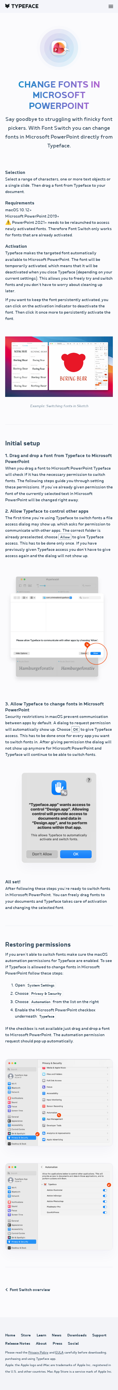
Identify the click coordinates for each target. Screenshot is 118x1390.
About (41, 1343)
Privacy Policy (38, 1352)
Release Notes (17, 1343)
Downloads (76, 1335)
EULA (59, 1352)
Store (26, 1335)
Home (10, 1335)
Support (99, 1335)
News (56, 1335)
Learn (41, 1335)
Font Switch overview (30, 1289)
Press (57, 1343)
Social (73, 1343)
